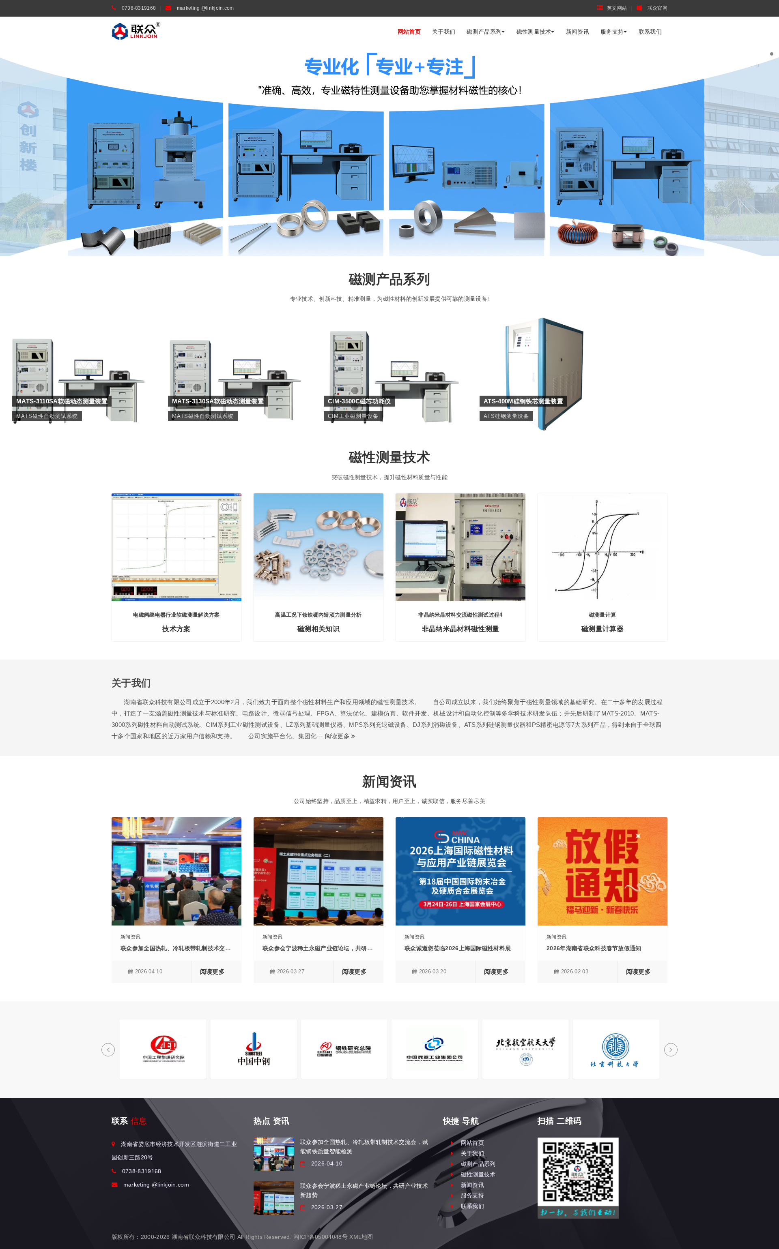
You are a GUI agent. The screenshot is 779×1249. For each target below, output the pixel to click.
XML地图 (361, 1237)
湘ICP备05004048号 (320, 1237)
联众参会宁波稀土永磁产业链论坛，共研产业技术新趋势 (335, 948)
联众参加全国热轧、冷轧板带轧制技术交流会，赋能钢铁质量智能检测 (211, 948)
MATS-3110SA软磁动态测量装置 (78, 350)
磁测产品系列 (484, 31)
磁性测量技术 (533, 31)
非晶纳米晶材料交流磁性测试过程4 (460, 615)
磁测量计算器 (602, 629)
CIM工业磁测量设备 (389, 363)
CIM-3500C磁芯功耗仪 (389, 350)
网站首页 (409, 31)
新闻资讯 (577, 31)
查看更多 (77, 379)
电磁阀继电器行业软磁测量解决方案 (176, 615)
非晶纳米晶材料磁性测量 (460, 629)
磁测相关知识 (318, 629)
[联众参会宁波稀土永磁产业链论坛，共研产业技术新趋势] (274, 1198)
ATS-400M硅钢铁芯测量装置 (545, 350)
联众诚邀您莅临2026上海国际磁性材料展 (458, 948)
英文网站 (617, 8)
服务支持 (612, 31)
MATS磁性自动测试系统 (78, 363)
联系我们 (650, 31)
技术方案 (176, 629)
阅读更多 (338, 736)
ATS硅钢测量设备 (545, 363)
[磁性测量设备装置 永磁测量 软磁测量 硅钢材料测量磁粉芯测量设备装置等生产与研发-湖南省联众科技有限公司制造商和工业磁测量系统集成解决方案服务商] (136, 31)
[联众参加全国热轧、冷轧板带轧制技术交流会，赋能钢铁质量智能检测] (274, 1154)
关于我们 (443, 31)
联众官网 (656, 8)
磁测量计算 (602, 615)
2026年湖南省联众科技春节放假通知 (594, 948)
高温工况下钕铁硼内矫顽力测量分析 (318, 615)
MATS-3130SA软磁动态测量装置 (233, 350)
